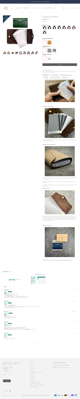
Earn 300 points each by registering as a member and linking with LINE (37, 1)
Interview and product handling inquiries (37, 384)
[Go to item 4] (16, 53)
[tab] (45, 75)
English (14, 395)
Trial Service (32, 370)
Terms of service (33, 378)
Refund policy (32, 375)
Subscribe (7, 380)
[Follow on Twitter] (3, 391)
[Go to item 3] (12, 53)
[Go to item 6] (24, 53)
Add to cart (59, 64)
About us (31, 366)
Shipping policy (32, 380)
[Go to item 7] (28, 53)
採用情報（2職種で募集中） (34, 386)
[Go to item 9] (36, 53)
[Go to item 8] (32, 53)
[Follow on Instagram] (7, 391)
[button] (44, 19)
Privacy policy (32, 376)
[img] (6, 301)
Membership (32, 368)
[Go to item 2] (8, 53)
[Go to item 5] (20, 53)
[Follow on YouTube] (10, 391)
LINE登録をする (5, 368)
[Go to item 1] (4, 53)
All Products (32, 365)
